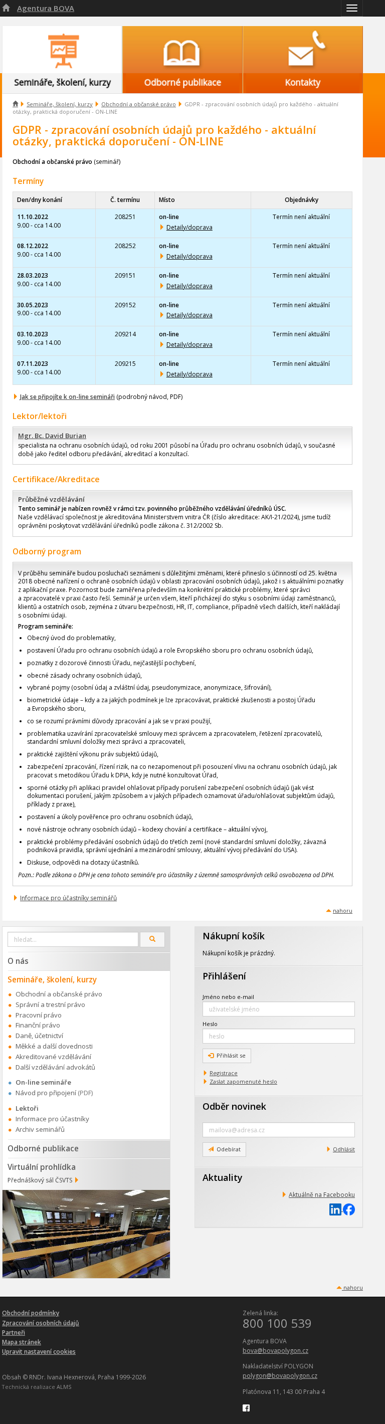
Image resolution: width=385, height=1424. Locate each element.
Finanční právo (38, 1025)
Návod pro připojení (46, 1092)
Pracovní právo (39, 1015)
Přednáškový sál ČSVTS (40, 1180)
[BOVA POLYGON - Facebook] (246, 1407)
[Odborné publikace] (182, 49)
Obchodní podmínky (30, 1313)
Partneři (13, 1332)
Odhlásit (344, 1149)
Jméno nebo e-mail (228, 996)
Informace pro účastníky (52, 1118)
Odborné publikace (43, 1148)
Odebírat (229, 1149)
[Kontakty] (303, 49)
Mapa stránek (21, 1342)
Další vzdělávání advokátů (55, 1067)
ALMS (64, 1386)
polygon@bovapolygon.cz (280, 1375)
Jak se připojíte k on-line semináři (67, 396)
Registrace (224, 1073)
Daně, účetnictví (39, 1035)
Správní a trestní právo (50, 1004)
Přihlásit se (231, 1055)
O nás (18, 961)
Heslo (210, 1024)
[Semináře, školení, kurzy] (62, 49)
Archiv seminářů (40, 1129)
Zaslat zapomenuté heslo (243, 1081)
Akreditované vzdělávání (53, 1056)
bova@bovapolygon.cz (275, 1350)
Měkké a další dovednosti (54, 1046)
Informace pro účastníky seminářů (68, 898)
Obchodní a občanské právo (138, 104)
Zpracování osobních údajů (40, 1323)
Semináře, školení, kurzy (60, 104)
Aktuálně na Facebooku (322, 1194)
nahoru (342, 910)
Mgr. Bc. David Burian (52, 435)
